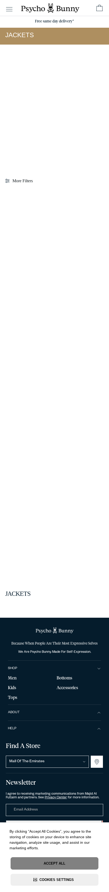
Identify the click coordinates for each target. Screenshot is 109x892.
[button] (54, 880)
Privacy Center (56, 798)
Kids (12, 688)
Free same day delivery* (54, 21)
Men (12, 678)
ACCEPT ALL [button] (54, 863)
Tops (12, 698)
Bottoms (64, 678)
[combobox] (47, 761)
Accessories (67, 688)
